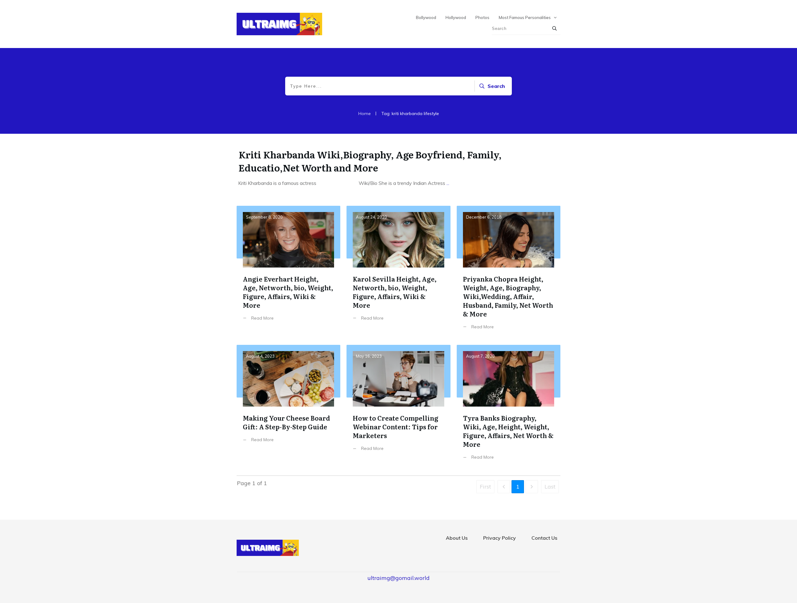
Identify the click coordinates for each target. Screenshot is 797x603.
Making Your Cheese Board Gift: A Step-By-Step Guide (288, 407)
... (447, 183)
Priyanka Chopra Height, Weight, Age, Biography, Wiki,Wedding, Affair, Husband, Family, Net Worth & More (508, 272)
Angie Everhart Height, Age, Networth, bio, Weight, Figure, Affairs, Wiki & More (288, 272)
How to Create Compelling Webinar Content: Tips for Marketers (398, 407)
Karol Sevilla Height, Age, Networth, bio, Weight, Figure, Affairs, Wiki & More (398, 272)
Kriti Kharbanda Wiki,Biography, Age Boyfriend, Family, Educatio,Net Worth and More (370, 160)
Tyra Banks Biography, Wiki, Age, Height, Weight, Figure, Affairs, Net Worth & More (508, 407)
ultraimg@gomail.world (398, 577)
